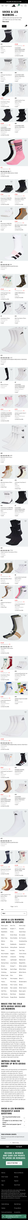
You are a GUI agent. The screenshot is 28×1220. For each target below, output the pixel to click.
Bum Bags (4, 969)
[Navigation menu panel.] (2, 6)
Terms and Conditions (6, 1212)
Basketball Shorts (4, 932)
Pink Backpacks (13, 975)
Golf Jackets (4, 988)
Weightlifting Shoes (22, 963)
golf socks (20, 1034)
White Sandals (21, 975)
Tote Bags (21, 956)
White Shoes (22, 969)
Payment (16, 1180)
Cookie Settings (5, 1204)
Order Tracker (4, 1176)
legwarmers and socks (20, 1021)
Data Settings (17, 1204)
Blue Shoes (4, 956)
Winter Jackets (21, 985)
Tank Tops (22, 950)
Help (2, 1184)
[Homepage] (13, 6)
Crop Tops (4, 978)
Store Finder (17, 1184)
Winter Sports (23, 988)
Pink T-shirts (13, 984)
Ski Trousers (22, 938)
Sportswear (13, 972)
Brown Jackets (3, 966)
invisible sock (23, 1079)
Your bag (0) (19, 1146)
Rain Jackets (13, 988)
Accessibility (17, 1212)
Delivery (3, 1172)
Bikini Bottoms (3, 935)
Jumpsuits (13, 956)
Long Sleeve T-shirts (13, 963)
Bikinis (3, 941)
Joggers (12, 953)
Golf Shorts (4, 994)
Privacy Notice (17, 1208)
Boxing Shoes (5, 963)
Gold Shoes (4, 984)
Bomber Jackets (3, 960)
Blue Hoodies (4, 953)
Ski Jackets (22, 935)
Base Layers (4, 925)
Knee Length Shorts (22, 926)
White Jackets (23, 966)
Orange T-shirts (13, 966)
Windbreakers (23, 981)
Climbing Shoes (3, 972)
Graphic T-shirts (13, 929)
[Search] (22, 6)
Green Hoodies (12, 932)
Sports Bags (13, 969)
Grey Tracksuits (13, 941)
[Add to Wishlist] (11, 31)
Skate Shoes (22, 931)
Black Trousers (3, 951)
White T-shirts (21, 979)
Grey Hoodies (13, 938)
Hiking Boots (13, 947)
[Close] (3, 1216)
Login (7, 1146)
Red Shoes (13, 994)
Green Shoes (13, 935)
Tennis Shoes (22, 953)
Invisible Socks (12, 951)
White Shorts (22, 972)
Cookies (3, 1208)
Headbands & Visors (14, 944)
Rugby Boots (13, 997)
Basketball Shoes (4, 929)
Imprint (3, 1180)
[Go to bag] (25, 6)
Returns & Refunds (18, 1172)
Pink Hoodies (13, 978)
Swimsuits (22, 947)
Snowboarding (23, 941)
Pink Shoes (13, 981)
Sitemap (16, 1176)
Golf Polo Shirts (3, 991)
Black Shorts (4, 947)
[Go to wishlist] (6, 6)
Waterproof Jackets (22, 960)
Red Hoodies (13, 991)
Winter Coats (4, 975)
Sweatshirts (22, 944)
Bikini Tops (4, 938)
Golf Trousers (5, 997)
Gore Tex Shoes (12, 926)
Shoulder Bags (21, 929)
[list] (11, 26)
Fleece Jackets (3, 982)
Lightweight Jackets (13, 960)
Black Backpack (4, 944)
